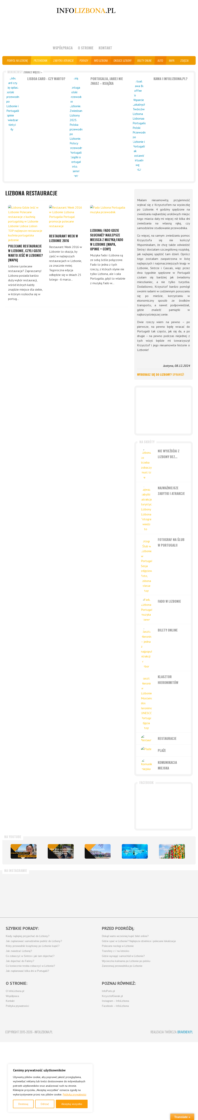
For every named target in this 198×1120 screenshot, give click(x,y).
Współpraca (63, 47)
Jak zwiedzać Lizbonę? (19, 951)
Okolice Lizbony (123, 60)
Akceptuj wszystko (71, 1104)
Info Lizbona (101, 60)
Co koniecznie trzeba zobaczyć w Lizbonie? (30, 966)
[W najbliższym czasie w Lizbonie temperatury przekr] (113, 893)
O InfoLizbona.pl (15, 991)
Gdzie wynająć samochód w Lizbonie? (123, 956)
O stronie (85, 47)
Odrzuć (45, 1104)
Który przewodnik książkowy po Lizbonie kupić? (32, 946)
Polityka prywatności (74, 1094)
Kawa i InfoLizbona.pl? (171, 78)
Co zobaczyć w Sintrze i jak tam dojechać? (30, 956)
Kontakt (105, 47)
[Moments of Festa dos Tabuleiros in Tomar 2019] (172, 851)
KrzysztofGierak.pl (112, 996)
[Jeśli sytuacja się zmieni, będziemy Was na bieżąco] (51, 893)
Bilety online (144, 60)
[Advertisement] (163, 411)
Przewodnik (41, 60)
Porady (84, 60)
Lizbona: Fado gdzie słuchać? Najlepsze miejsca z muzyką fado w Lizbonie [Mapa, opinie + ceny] (106, 239)
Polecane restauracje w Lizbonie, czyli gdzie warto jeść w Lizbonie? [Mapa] (25, 253)
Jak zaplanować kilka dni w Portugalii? (27, 971)
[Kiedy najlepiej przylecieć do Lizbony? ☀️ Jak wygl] (82, 893)
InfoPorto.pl (108, 991)
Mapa (172, 60)
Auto (160, 60)
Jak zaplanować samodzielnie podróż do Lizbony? (34, 941)
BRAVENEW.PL (185, 1031)
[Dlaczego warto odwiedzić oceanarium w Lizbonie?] (135, 851)
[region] (50, 1088)
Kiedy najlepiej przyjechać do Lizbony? (27, 936)
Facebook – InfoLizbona (115, 1006)
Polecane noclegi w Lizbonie (118, 946)
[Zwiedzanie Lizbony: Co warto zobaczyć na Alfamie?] (24, 851)
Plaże (162, 750)
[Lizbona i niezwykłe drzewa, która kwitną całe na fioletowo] (98, 851)
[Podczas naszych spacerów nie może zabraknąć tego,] (144, 893)
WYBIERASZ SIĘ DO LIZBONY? (160, 374)
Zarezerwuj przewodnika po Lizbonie (122, 966)
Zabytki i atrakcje (63, 60)
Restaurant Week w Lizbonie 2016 (63, 238)
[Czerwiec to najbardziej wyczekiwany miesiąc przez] (175, 893)
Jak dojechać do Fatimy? (20, 961)
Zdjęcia (184, 60)
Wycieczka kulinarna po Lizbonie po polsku (126, 961)
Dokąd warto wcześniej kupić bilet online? (125, 936)
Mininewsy (24, 71)
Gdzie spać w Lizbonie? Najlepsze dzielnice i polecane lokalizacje (139, 941)
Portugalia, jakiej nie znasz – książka (106, 81)
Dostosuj (23, 1104)
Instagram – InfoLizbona (115, 1001)
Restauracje (167, 738)
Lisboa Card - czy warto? (46, 78)
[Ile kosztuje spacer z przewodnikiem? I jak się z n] (21, 893)
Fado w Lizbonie (169, 601)
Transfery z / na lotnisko (115, 951)
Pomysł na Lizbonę (17, 60)
